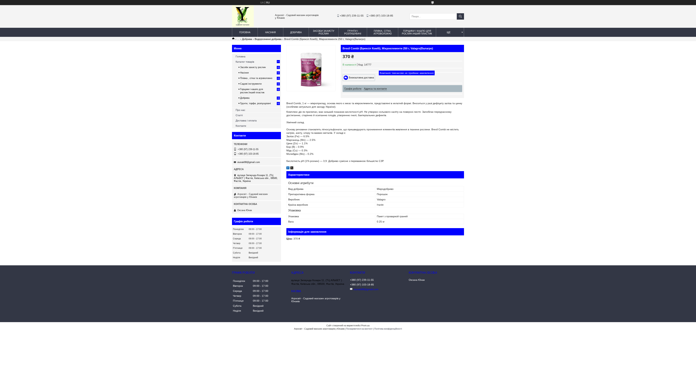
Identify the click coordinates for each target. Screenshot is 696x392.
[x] (291, 168)
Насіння (270, 32)
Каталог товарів (245, 61)
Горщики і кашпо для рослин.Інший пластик (417, 32)
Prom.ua (365, 325)
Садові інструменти (251, 83)
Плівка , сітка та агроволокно (256, 78)
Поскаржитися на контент (359, 329)
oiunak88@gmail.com (248, 162)
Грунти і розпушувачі (352, 32)
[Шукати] (460, 16)
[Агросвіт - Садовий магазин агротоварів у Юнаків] (243, 26)
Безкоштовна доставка (361, 77)
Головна (244, 32)
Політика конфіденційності (388, 329)
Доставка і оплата (246, 120)
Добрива (296, 32)
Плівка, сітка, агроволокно (383, 32)
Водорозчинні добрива (268, 39)
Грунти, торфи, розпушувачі (255, 103)
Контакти (241, 125)
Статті (239, 115)
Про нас (240, 110)
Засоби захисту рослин (323, 32)
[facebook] (287, 168)
